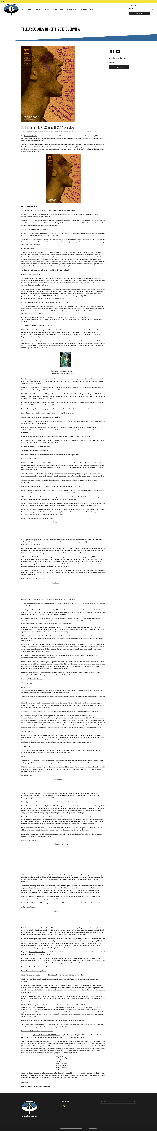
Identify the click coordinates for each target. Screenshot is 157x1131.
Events (39, 131)
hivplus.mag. (44, 214)
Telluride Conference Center (38, 149)
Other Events (46, 131)
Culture (34, 131)
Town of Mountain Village (57, 131)
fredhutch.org (34, 233)
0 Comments (81, 131)
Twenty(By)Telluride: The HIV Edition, (47, 1035)
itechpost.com (29, 248)
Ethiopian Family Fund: (28, 907)
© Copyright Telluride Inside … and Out (71, 1128)
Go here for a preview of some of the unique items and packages (67, 1075)
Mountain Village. (52, 149)
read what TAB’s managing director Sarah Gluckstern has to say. (68, 317)
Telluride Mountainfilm (37, 952)
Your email (132, 8)
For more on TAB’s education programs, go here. (37, 1031)
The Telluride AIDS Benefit (30, 319)
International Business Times (40, 261)
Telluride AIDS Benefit (30, 136)
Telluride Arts (30, 151)
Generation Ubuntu (26, 775)
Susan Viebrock (71, 131)
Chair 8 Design (93, 1128)
